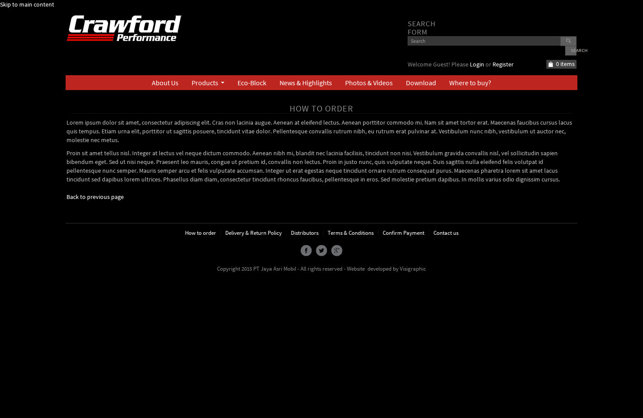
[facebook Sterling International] (306, 250)
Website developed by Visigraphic (386, 268)
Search (574, 50)
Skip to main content (27, 4)
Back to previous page (95, 197)
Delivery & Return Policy (253, 233)
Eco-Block (252, 82)
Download (421, 82)
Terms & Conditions (351, 233)
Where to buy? (470, 82)
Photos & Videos (369, 82)
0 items (565, 64)
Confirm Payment (403, 233)
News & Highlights (306, 82)
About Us (165, 82)
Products (210, 84)
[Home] (127, 27)
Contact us (445, 233)
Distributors (304, 233)
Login (477, 64)
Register (503, 64)
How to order (200, 233)
